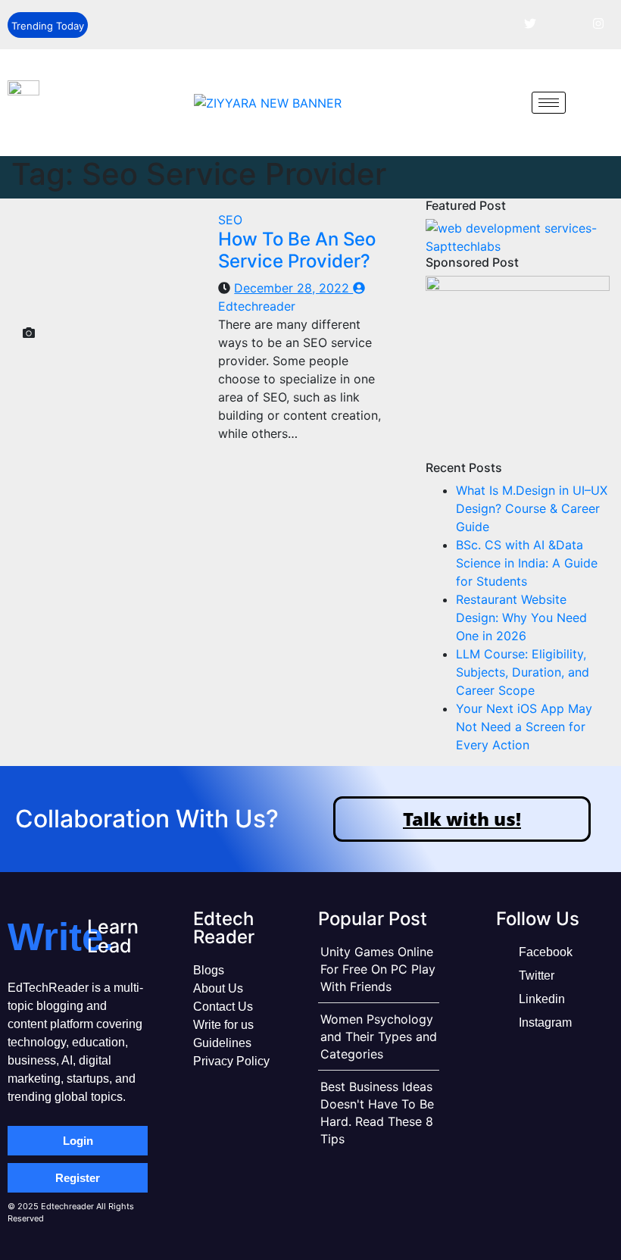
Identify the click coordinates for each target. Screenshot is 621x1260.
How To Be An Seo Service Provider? (297, 250)
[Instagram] (598, 22)
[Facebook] (496, 22)
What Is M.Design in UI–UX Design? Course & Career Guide (531, 508)
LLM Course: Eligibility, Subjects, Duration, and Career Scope (522, 672)
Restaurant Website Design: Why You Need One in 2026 (521, 617)
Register (77, 1177)
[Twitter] (530, 22)
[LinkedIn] (564, 22)
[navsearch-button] (509, 102)
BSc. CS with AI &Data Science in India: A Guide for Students (527, 563)
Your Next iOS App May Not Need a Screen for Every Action (524, 726)
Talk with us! (462, 818)
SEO (230, 219)
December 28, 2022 (293, 287)
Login (78, 1140)
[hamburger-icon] (549, 103)
